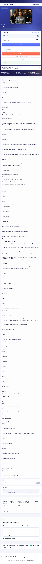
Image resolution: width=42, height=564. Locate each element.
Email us (31, 492)
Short (19, 505)
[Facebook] (17, 557)
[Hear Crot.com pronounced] (2, 29)
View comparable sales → (36, 32)
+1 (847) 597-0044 (12, 492)
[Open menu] (3, 4)
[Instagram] (21, 557)
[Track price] (39, 67)
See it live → (29, 22)
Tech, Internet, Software (5, 504)
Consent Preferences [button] (30, 560)
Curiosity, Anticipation (28, 505)
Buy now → (21, 44)
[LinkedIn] (23, 557)
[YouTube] (25, 557)
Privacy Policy (9, 556)
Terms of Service (4, 556)
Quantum (12, 505)
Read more (21, 1)
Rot (34, 503)
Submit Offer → (21, 53)
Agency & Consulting (4, 507)
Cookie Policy (14, 556)
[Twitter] (19, 557)
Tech (11, 504)
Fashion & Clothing (6, 505)
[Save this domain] (30, 10)
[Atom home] (8, 4)
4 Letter (19, 504)
